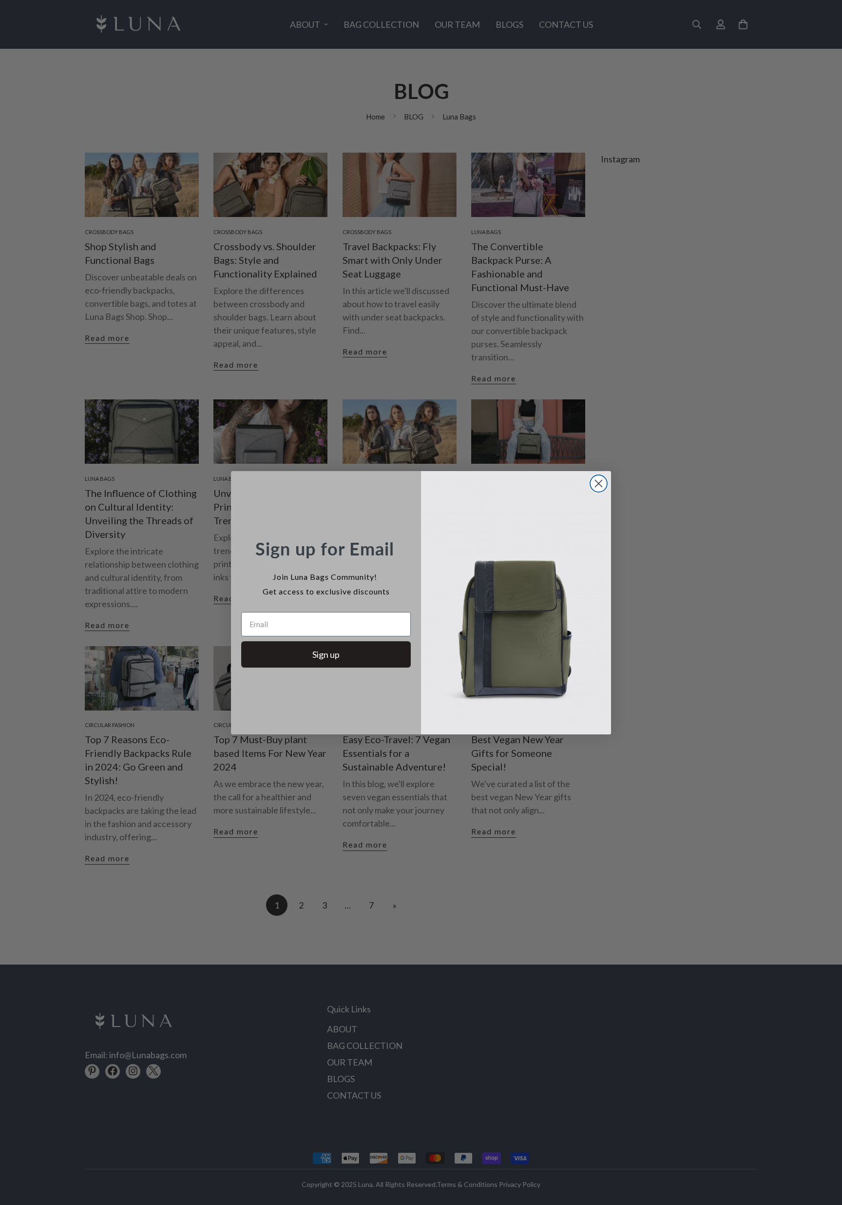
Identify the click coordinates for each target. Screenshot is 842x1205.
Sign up (326, 654)
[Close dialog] (598, 483)
